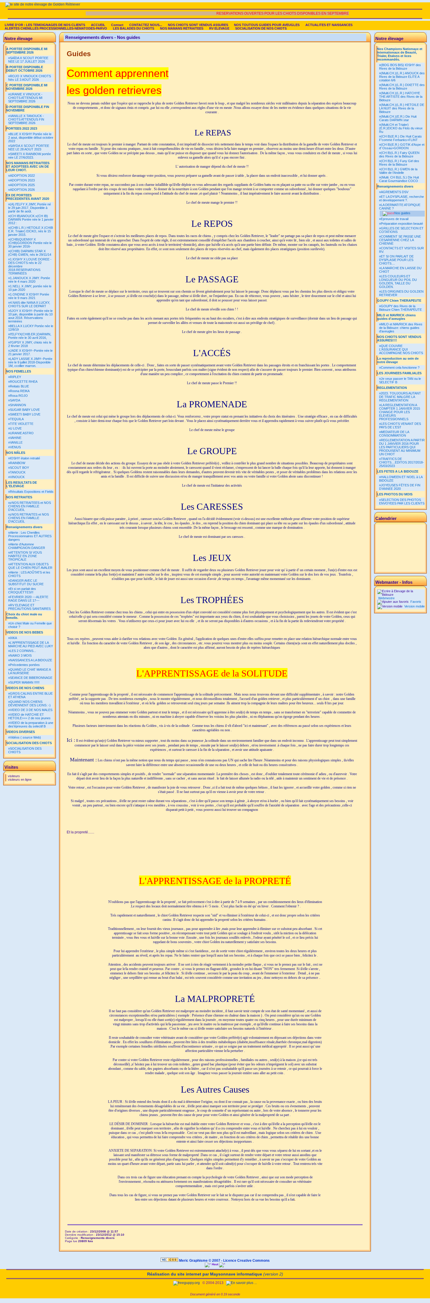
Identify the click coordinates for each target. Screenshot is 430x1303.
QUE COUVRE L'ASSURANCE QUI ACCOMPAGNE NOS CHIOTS (401, 349)
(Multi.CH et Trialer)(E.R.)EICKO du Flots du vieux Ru (401, 128)
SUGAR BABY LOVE (25, 409)
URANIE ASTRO (22, 433)
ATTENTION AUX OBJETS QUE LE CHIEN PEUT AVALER (30, 565)
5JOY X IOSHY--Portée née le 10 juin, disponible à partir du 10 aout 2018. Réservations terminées (30, 316)
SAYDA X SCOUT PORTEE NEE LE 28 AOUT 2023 (28, 147)
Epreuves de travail (394, 219)
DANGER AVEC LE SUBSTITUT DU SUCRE (26, 582)
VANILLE (16, 442)
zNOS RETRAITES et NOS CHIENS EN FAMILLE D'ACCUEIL (28, 518)
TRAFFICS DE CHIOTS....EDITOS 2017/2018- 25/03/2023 (401, 462)
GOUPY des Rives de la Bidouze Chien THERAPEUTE (400, 307)
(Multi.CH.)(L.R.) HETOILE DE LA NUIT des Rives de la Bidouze (401, 108)
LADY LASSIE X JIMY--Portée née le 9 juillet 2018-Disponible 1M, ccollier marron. (30, 362)
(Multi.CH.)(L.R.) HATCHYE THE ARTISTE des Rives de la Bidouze (400, 96)
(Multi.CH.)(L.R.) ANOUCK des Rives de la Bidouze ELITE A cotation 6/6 (402, 76)
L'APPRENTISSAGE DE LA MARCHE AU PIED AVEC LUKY (30, 644)
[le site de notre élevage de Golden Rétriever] (42, 4)
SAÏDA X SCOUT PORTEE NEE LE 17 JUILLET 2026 (28, 59)
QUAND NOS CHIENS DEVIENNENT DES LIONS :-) (29, 703)
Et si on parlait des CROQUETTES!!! (22, 590)
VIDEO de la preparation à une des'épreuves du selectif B (30, 724)
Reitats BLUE (19, 386)
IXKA (13, 638)
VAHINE (15, 438)
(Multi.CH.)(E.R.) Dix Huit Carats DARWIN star (398, 118)
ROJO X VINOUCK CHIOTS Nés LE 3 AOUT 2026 (29, 77)
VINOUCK (17, 477)
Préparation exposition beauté (402, 223)
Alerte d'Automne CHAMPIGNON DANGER (26, 546)
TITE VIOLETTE (21, 423)
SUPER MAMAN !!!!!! (24, 682)
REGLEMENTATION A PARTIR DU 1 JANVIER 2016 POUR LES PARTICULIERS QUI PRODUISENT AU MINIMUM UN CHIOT (402, 447)
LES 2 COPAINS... (23, 651)
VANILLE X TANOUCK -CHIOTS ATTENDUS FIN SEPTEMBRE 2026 (26, 119)
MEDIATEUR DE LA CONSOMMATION (394, 433)
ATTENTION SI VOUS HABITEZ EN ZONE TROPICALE (25, 556)
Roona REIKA (20, 391)
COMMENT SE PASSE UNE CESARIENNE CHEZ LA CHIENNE (400, 240)
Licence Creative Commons (246, 1261)
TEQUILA (17, 419)
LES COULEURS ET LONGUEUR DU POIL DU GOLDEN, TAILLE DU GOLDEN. (398, 281)
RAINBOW (17, 463)
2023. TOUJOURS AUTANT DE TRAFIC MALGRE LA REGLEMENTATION (400, 397)
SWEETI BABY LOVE (25, 414)
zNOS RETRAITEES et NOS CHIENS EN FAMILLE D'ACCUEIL (29, 506)
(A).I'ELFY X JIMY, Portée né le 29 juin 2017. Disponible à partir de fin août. (29, 207)
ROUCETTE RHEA (23, 381)
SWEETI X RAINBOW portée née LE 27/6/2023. (29, 155)
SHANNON (18, 405)
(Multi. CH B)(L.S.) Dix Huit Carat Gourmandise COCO (399, 179)
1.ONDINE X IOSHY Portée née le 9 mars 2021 (28, 296)
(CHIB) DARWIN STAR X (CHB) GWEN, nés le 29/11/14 (29, 252)
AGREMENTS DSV (394, 192)
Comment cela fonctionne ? (400, 367)
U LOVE (16, 428)
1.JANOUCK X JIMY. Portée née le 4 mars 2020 (29, 279)
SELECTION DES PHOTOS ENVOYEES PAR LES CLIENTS (401, 501)
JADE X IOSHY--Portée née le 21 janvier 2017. (30, 352)
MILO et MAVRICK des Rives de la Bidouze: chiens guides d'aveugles (400, 327)
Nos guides (402, 213)
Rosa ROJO (19, 395)
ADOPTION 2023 (22, 180)
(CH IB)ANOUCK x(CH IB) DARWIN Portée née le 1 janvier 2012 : (31, 219)
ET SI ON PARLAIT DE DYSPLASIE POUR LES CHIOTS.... (396, 260)
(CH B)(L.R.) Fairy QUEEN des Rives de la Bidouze (399, 154)
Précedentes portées (25, 665)
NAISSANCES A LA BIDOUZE (31, 660)
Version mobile (414, 606)
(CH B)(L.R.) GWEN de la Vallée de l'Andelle (398, 170)
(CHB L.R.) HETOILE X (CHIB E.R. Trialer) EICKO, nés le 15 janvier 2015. (30, 231)
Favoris (415, 601)
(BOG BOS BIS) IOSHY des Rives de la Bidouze (400, 66)
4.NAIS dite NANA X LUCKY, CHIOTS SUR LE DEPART (29, 304)
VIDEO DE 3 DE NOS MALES (31, 710)
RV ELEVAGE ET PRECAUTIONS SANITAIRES (29, 606)
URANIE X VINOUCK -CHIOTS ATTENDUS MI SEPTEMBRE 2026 (25, 97)
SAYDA (15, 400)
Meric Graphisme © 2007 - (200, 1261)
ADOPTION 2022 (22, 175)
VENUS (15, 447)
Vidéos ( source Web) (25, 737)
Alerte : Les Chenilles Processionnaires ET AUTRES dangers (29, 536)
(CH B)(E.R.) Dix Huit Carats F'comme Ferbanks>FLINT (400, 138)
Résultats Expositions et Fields (32, 491)
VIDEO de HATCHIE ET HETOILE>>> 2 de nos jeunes (29, 716)
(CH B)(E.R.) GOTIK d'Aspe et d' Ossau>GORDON (401, 146)
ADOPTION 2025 (22, 185)
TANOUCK (17, 472)
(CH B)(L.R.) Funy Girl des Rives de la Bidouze (399, 162)
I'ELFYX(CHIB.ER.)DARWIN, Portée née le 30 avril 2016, (29, 335)
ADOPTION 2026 (22, 189)
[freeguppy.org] (187, 1283)
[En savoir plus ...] (242, 1283)
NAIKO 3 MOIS (21, 655)
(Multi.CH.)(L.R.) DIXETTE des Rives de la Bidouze (402, 86)
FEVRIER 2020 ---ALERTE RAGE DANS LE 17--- (28, 598)
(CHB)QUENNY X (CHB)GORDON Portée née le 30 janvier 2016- (30, 243)
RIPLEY (15, 377)
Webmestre (386, 598)
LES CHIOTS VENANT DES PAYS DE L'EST (400, 425)
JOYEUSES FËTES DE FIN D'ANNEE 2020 (399, 486)
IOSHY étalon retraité (25, 458)
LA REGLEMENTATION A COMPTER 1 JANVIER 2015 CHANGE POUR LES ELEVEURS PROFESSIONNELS (399, 412)
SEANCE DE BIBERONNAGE (31, 677)
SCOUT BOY (19, 467)
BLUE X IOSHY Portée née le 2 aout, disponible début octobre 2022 (30, 137)
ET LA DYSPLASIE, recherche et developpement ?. (401, 198)
